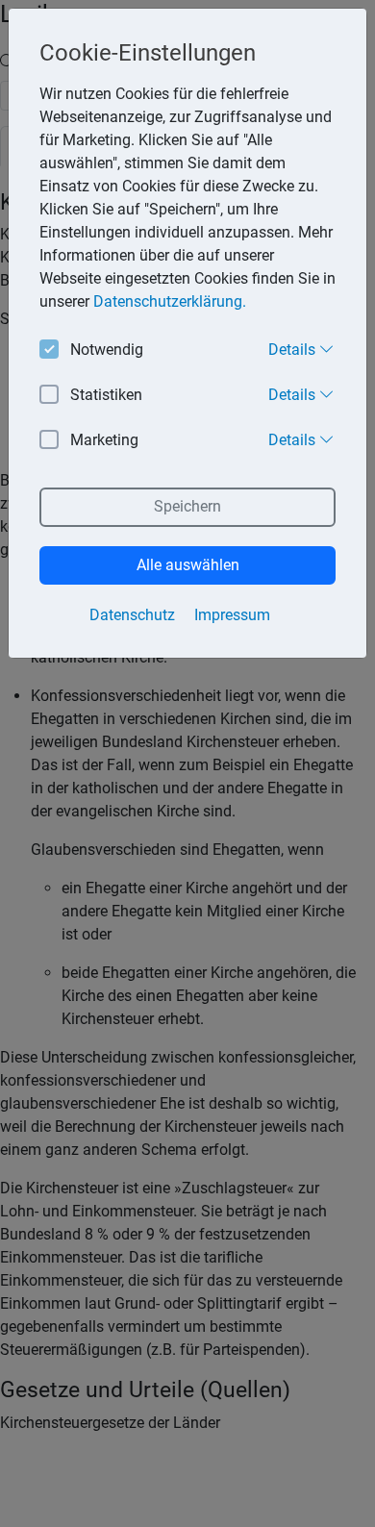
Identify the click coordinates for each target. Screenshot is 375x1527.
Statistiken (106, 395)
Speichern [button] (187, 506)
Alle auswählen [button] (188, 565)
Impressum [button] (232, 615)
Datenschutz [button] (132, 615)
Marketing (104, 440)
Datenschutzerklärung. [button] (169, 301)
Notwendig (106, 349)
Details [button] (293, 349)
